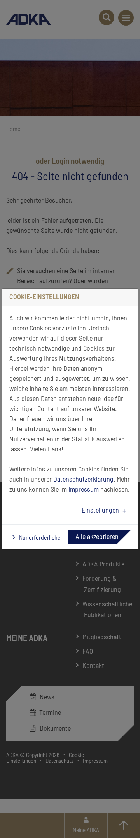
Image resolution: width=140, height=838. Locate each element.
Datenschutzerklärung (83, 479)
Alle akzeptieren (97, 536)
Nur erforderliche (39, 538)
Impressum (83, 489)
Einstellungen (100, 510)
